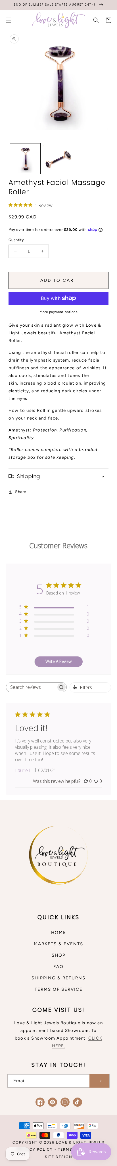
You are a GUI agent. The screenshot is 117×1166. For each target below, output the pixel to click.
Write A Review (58, 661)
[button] (8, 20)
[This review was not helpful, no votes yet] (96, 781)
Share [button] (20, 491)
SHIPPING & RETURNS (58, 978)
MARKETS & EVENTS (58, 943)
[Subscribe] (99, 1081)
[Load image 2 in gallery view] (58, 158)
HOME (58, 932)
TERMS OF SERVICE (59, 989)
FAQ (58, 966)
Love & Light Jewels (80, 1142)
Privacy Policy (35, 1149)
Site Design (58, 1157)
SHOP (59, 955)
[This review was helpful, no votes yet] (86, 781)
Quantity (16, 240)
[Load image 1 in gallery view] (25, 158)
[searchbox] (31, 687)
